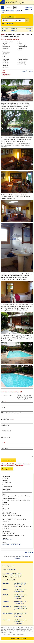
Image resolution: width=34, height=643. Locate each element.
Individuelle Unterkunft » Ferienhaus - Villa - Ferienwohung (20, 621)
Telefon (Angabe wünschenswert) (11, 413)
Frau (9, 395)
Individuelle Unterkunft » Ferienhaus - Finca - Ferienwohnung (20, 596)
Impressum (28, 7)
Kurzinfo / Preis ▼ (27, 71)
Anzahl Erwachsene (7, 419)
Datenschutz (28, 9)
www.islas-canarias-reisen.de (15, 575)
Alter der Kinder (6, 431)
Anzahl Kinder (5, 425)
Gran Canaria (10, 11)
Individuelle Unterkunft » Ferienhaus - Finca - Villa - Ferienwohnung (20, 608)
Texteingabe (4, 448)
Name (3, 401)
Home (3, 11)
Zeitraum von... (6, 437)
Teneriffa (17, 558)
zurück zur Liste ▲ (29, 29)
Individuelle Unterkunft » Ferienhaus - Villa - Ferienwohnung (20, 614)
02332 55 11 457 (7, 540)
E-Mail (3, 407)
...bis (3, 443)
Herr (5, 395)
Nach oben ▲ (29, 552)
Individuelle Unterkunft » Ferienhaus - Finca (20, 590)
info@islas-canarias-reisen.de (11, 544)
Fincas (18, 11)
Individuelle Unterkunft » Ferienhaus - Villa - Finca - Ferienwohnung (20, 584)
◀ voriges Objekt (5, 29)
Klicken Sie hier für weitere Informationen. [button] (14, 634)
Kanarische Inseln (22, 556)
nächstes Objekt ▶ (14, 29)
